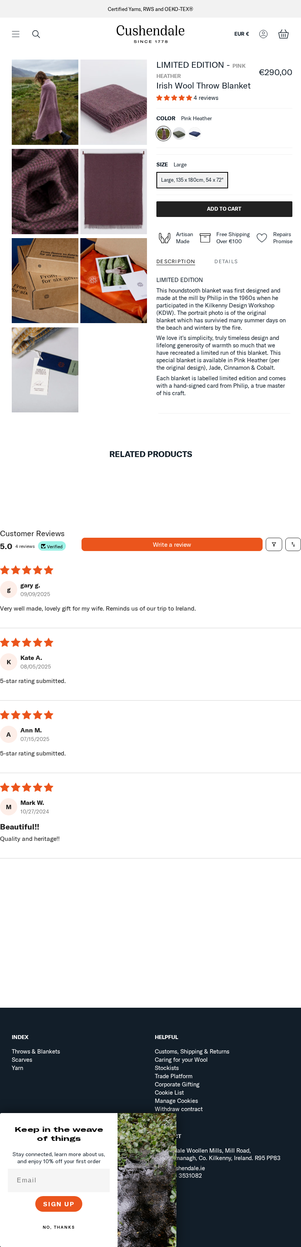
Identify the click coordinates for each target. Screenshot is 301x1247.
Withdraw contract (179, 1109)
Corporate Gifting (177, 1084)
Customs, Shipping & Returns (192, 1051)
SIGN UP (59, 1204)
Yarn (17, 1068)
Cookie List (169, 1092)
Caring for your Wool (181, 1059)
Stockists (167, 1068)
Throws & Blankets (36, 1051)
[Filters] (274, 544)
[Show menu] (16, 34)
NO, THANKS (59, 1227)
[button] (36, 34)
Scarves (22, 1059)
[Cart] (283, 34)
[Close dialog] (167, 1121)
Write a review (172, 544)
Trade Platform (173, 1076)
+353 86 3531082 (178, 1175)
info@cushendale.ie (180, 1168)
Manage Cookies (176, 1100)
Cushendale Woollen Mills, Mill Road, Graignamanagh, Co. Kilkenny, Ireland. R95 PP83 (218, 1154)
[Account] (263, 34)
